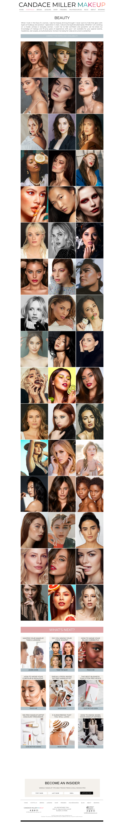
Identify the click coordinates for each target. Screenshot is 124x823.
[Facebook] (30, 810)
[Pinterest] (35, 810)
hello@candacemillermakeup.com (33, 812)
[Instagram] (32, 810)
